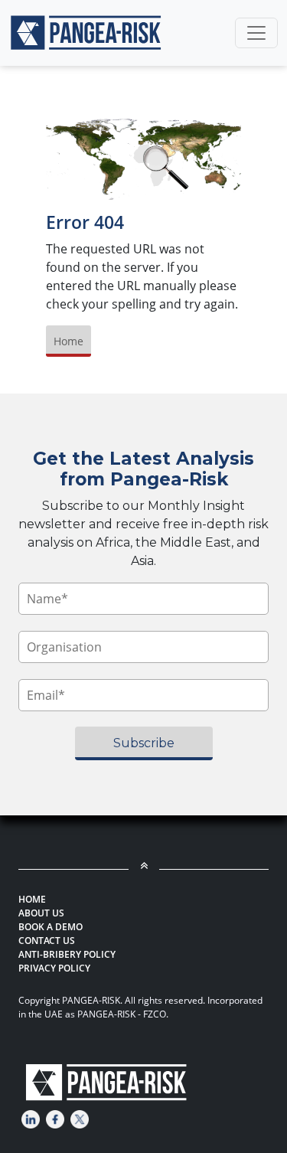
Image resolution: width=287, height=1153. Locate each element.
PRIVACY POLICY (54, 968)
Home (68, 341)
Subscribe (143, 743)
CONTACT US (46, 940)
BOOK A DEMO (50, 926)
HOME (32, 899)
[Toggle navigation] (256, 33)
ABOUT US (41, 912)
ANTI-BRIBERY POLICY (67, 954)
